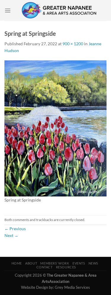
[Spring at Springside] (55, 127)
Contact (44, 267)
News (93, 263)
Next (11, 235)
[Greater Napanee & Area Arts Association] (58, 10)
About (31, 263)
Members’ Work (54, 263)
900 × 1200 (72, 43)
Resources (66, 267)
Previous (15, 228)
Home (17, 263)
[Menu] (7, 10)
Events (79, 263)
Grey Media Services (72, 287)
